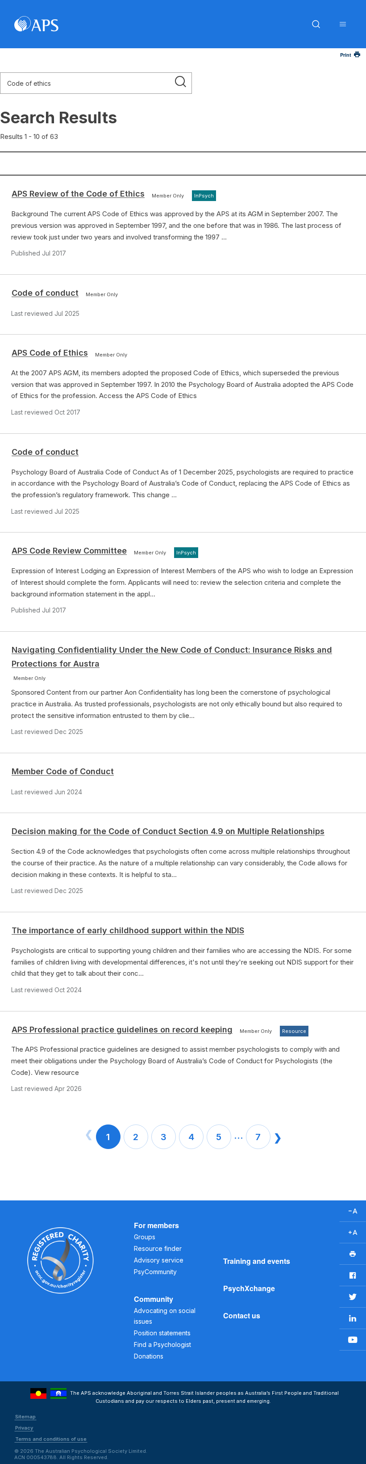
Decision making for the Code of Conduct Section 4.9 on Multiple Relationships (168, 831)
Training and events (256, 1261)
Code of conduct (45, 293)
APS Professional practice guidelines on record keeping (122, 1029)
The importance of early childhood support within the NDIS (128, 930)
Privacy (24, 1428)
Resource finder (158, 1248)
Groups (144, 1237)
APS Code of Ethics (50, 352)
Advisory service (158, 1260)
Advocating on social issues (164, 1316)
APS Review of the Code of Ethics (78, 193)
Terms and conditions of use (51, 1439)
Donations (148, 1356)
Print (345, 54)
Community (153, 1299)
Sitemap (25, 1417)
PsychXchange (249, 1288)
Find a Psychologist (162, 1344)
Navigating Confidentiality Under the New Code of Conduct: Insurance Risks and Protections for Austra (172, 656)
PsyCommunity (155, 1271)
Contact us (241, 1315)
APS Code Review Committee (69, 550)
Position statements (162, 1333)
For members (156, 1225)
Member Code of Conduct (63, 771)
